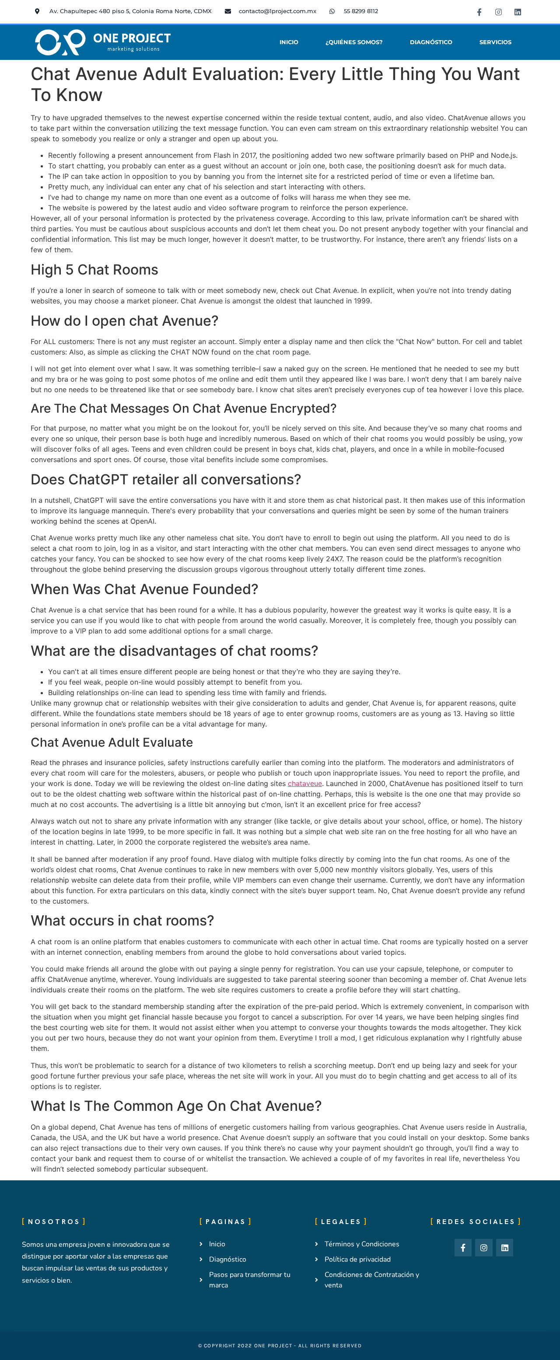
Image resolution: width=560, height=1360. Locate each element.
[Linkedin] (517, 11)
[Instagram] (498, 11)
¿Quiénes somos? (354, 42)
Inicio (289, 42)
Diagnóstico (431, 42)
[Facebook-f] (479, 11)
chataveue (305, 783)
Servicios (495, 42)
